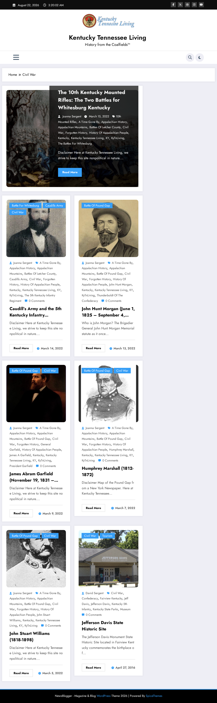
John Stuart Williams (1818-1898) (30, 636)
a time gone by (89, 122)
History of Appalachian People (108, 133)
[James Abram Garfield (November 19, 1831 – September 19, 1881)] (36, 393)
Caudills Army (54, 205)
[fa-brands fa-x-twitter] (180, 4)
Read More (70, 172)
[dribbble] (187, 4)
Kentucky (63, 138)
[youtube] (201, 4)
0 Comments (37, 301)
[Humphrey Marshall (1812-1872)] (108, 393)
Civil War (18, 212)
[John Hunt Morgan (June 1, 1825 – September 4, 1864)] (108, 228)
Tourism (107, 536)
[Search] (190, 57)
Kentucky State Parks (105, 609)
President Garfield (21, 466)
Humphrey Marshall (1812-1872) (107, 471)
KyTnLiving (117, 138)
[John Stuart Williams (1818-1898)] (36, 558)
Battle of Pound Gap (97, 205)
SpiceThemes (154, 696)
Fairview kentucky (111, 598)
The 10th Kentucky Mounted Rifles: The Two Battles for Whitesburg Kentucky (91, 100)
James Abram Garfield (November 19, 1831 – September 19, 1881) (32, 477)
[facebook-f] (173, 4)
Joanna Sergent (72, 116)
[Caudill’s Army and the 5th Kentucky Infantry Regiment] (36, 228)
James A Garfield (20, 455)
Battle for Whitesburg (25, 205)
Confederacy (90, 598)
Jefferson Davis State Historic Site (102, 626)
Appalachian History (114, 122)
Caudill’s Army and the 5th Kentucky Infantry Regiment (35, 312)
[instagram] (194, 4)
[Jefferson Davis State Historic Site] (108, 558)
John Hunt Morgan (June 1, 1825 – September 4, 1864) (108, 312)
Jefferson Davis (100, 604)
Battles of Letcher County (105, 127)
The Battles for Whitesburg (75, 143)
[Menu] (16, 57)
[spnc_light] (199, 57)
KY (107, 138)
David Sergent (94, 593)
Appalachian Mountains (72, 127)
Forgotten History (76, 133)
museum (125, 609)
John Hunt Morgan (120, 284)
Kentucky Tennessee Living (107, 37)
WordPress (104, 696)
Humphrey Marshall (121, 449)
